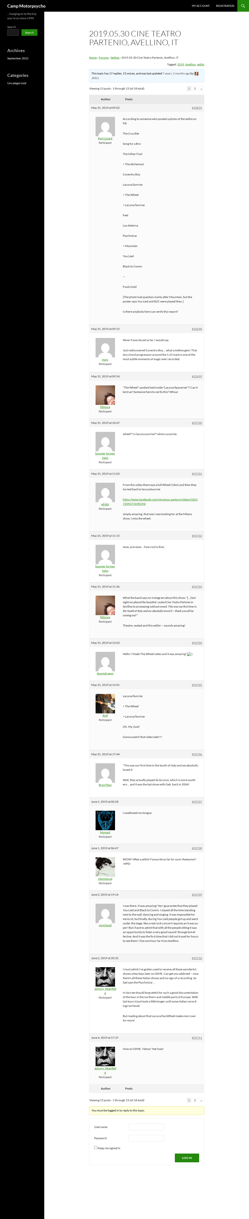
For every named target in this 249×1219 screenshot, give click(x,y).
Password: (100, 1138)
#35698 (197, 329)
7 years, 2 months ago (176, 73)
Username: (101, 1127)
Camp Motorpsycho (26, 6)
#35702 (197, 535)
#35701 (197, 473)
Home (93, 57)
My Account (201, 5)
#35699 (197, 376)
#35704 (197, 643)
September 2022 (17, 58)
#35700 (197, 423)
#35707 (197, 801)
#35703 (197, 586)
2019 (180, 64)
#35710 (197, 958)
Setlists (115, 57)
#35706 (197, 754)
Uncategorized (16, 83)
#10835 (197, 107)
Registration (225, 5)
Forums (104, 57)
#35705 (197, 685)
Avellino (190, 64)
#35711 (197, 1037)
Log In (187, 1158)
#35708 (197, 848)
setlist (200, 64)
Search (11, 27)
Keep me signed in (109, 1148)
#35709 (197, 894)
